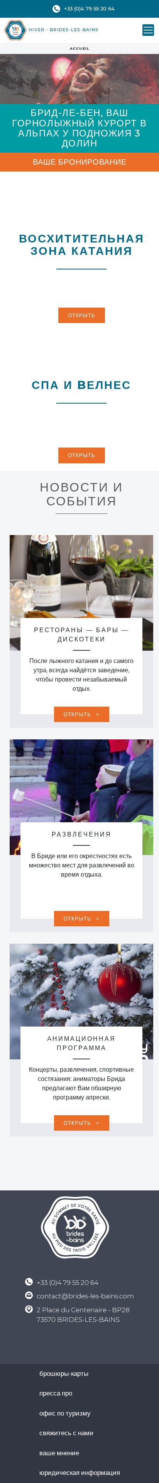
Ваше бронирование (80, 162)
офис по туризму (65, 1413)
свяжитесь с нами (66, 1433)
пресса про (55, 1393)
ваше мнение (59, 1453)
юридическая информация (79, 1472)
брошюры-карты (63, 1373)
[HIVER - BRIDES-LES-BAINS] (15, 30)
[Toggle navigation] (148, 30)
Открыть (81, 315)
